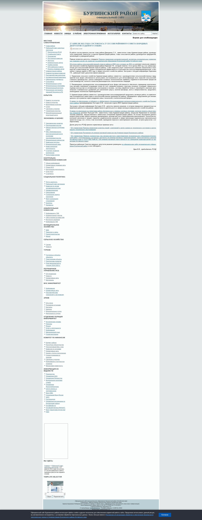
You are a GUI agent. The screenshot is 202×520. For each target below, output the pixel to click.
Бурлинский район (110, 13)
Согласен (164, 515)
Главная (47, 466)
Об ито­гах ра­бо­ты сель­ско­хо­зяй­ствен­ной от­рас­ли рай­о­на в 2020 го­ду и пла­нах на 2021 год (102, 64)
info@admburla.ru (95, 508)
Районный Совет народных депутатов (53, 466)
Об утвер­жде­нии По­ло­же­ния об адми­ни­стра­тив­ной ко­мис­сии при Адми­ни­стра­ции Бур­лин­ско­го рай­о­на (107, 133)
